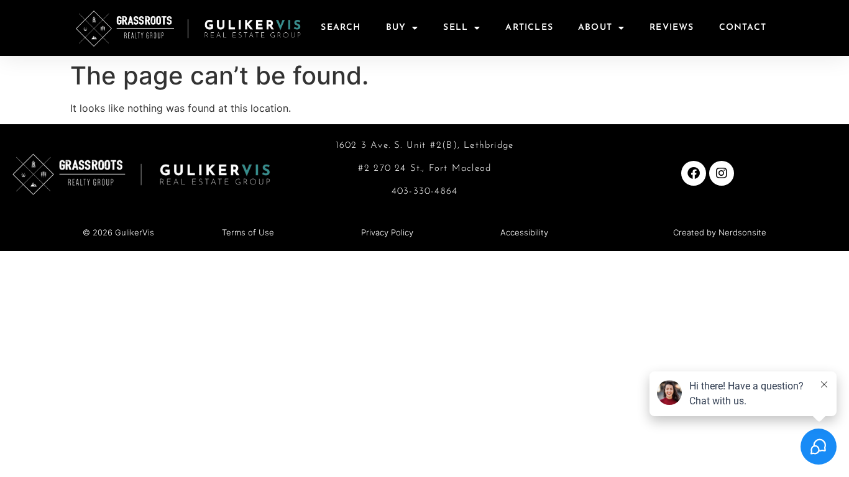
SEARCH (340, 27)
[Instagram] (721, 173)
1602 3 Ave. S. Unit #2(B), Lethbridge (424, 145)
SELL (455, 27)
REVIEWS (671, 27)
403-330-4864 (424, 191)
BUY (396, 27)
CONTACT (742, 27)
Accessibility (524, 232)
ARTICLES (529, 27)
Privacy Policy (387, 232)
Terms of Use (248, 232)
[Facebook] (693, 173)
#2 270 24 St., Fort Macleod (424, 168)
